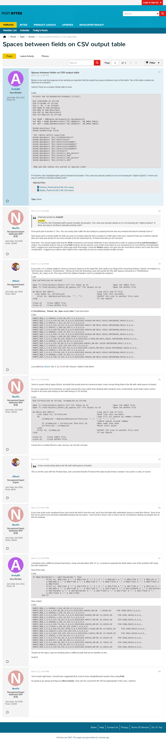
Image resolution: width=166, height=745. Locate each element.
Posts (9, 56)
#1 (159, 72)
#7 (159, 558)
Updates (67, 24)
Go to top (157, 727)
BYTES (23, 24)
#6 (159, 508)
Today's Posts (40, 30)
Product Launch (45, 24)
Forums (8, 24)
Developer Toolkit (91, 24)
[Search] (162, 13)
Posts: (9, 100)
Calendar (25, 30)
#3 (159, 264)
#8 (159, 671)
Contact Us (112, 727)
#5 (159, 459)
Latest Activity (27, 56)
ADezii (47, 367)
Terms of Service (140, 727)
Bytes (94, 727)
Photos (45, 56)
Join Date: (11, 97)
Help (101, 727)
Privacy (124, 727)
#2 (159, 211)
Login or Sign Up (150, 2)
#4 (159, 380)
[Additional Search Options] (157, 13)
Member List (10, 30)
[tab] (9, 56)
